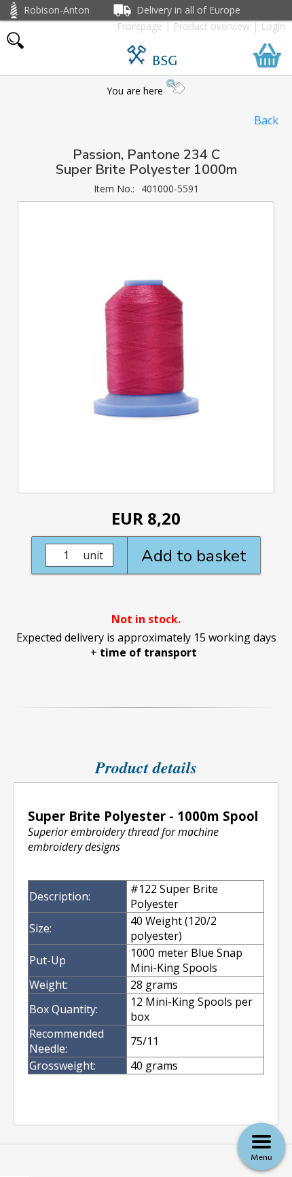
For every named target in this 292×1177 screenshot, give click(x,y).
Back (266, 120)
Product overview (211, 26)
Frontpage (139, 26)
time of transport (148, 652)
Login (273, 26)
